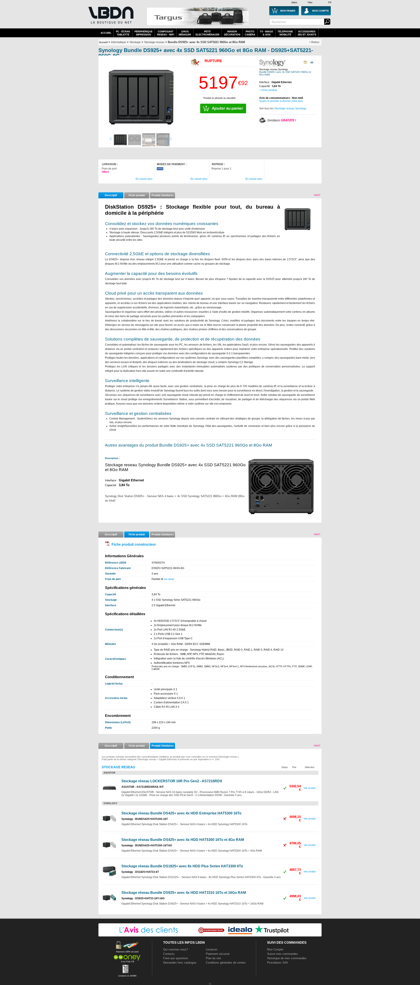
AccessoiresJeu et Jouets (307, 33)
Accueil (106, 32)
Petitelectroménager (207, 33)
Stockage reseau (154, 42)
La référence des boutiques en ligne (110, 18)
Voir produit (309, 788)
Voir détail (169, 579)
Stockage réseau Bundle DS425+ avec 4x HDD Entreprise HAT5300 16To (181, 813)
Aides (294, 2)
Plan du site (213, 958)
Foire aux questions (175, 958)
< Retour (314, 42)
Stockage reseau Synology (290, 108)
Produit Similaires (163, 195)
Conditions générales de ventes (226, 962)
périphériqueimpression (143, 33)
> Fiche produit (268, 90)
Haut (317, 195)
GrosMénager (185, 33)
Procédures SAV (277, 962)
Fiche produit (137, 195)
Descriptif (111, 195)
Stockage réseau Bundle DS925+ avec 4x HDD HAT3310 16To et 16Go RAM (183, 892)
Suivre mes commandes (282, 953)
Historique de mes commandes (286, 958)
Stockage (135, 42)
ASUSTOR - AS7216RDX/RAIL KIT (142, 786)
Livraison (211, 949)
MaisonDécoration (232, 33)
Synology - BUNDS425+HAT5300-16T (144, 819)
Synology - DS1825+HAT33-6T (140, 871)
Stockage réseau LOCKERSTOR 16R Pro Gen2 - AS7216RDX (171, 781)
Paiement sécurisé (217, 953)
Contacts (169, 953)
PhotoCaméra (250, 33)
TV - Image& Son (266, 33)
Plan (310, 2)
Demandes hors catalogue (179, 962)
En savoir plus (144, 178)
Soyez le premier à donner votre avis (281, 101)
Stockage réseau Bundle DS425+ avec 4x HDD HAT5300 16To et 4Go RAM (182, 840)
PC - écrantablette (123, 33)
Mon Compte (275, 949)
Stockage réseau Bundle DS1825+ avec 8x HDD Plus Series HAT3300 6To (182, 866)
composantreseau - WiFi (165, 33)
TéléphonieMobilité (285, 33)
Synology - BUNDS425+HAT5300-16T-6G (146, 845)
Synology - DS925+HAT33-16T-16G (142, 898)
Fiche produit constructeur (134, 544)
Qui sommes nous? (175, 949)
